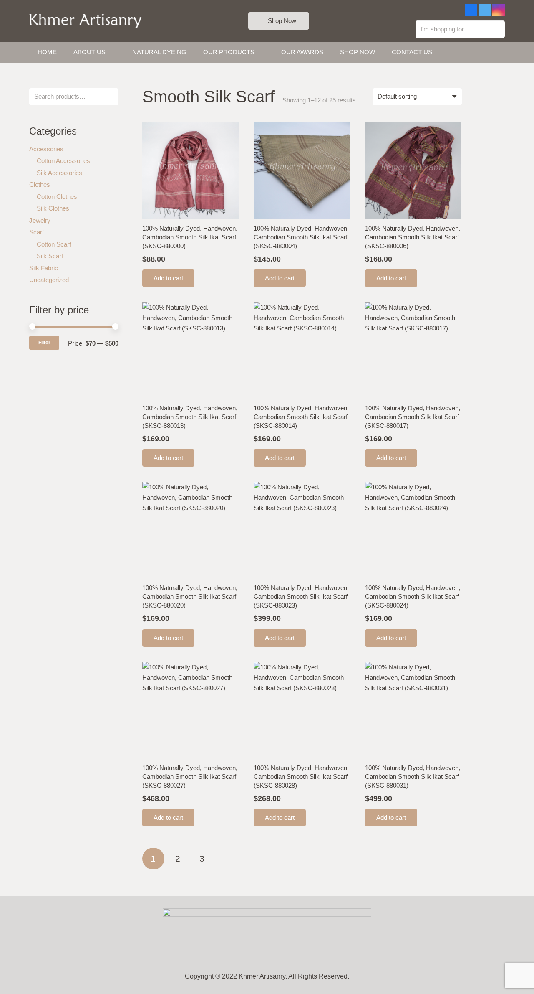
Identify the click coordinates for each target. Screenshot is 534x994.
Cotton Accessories (63, 160)
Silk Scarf (50, 255)
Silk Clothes (53, 208)
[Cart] (495, 52)
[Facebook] (471, 10)
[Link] (85, 21)
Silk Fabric (43, 268)
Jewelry (39, 220)
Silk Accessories (59, 172)
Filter (44, 343)
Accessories (46, 149)
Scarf (36, 232)
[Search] (497, 29)
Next (227, 859)
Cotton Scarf (54, 244)
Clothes (39, 184)
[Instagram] (498, 10)
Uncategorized (49, 279)
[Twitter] (485, 10)
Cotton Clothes (57, 196)
